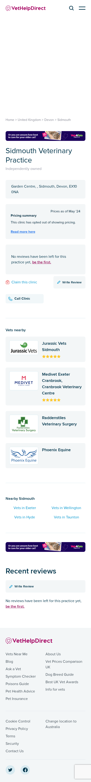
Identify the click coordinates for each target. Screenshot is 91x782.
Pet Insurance (17, 698)
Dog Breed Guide (60, 674)
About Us (53, 654)
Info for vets (55, 689)
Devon (49, 120)
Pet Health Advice (20, 691)
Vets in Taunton (66, 517)
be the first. (41, 262)
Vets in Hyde (24, 517)
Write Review (72, 282)
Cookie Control (18, 721)
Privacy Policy (17, 728)
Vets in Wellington (66, 508)
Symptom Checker (21, 676)
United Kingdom (29, 120)
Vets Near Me (17, 654)
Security (12, 743)
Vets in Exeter (25, 508)
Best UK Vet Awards (62, 682)
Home (10, 120)
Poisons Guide (17, 684)
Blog (9, 661)
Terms (10, 736)
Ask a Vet (13, 669)
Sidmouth (64, 120)
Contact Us (15, 751)
